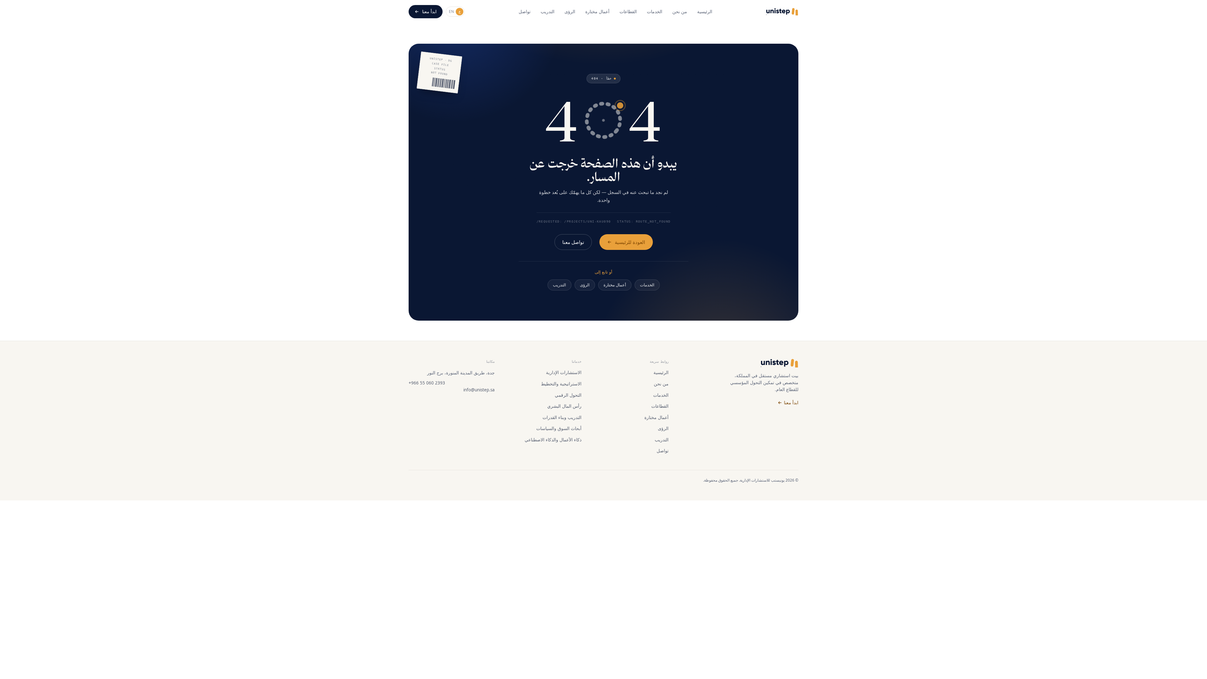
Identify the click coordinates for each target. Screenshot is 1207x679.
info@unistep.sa (479, 390)
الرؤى (570, 11)
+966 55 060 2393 (427, 383)
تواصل (525, 11)
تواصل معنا (573, 242)
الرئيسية (704, 11)
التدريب (547, 11)
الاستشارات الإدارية (563, 372)
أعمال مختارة (597, 11)
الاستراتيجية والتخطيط (561, 384)
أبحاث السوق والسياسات (558, 428)
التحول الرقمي (568, 395)
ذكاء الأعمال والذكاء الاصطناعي (553, 440)
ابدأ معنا (429, 11)
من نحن (679, 11)
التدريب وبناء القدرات (562, 417)
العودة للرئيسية (630, 242)
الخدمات (654, 11)
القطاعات (628, 11)
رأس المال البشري (564, 406)
